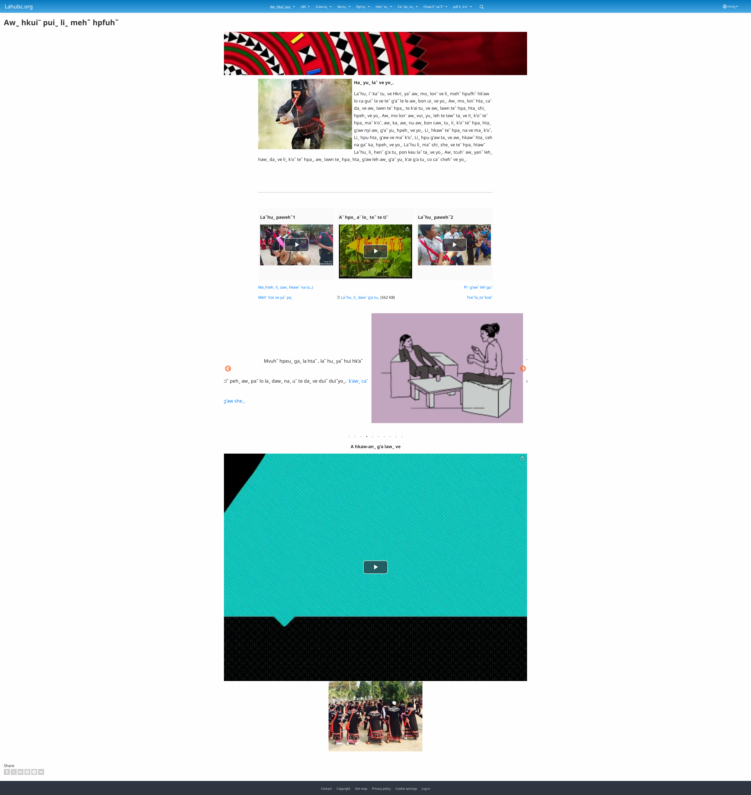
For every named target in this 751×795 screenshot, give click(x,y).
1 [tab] (349, 437)
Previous (228, 369)
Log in (426, 789)
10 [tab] (402, 437)
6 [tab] (378, 437)
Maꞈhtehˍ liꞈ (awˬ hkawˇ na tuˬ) (285, 287)
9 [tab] (396, 437)
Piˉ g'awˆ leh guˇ (478, 287)
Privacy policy (381, 789)
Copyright (343, 789)
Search (482, 7)
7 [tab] (384, 437)
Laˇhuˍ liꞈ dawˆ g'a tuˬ (360, 297)
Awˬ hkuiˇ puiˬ (280, 6)
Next (523, 369)
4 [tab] (367, 437)
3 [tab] (361, 437)
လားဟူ (731, 6)
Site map (361, 789)
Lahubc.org (19, 6)
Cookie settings (406, 789)
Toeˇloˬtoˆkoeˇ (480, 297)
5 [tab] (373, 437)
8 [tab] (390, 437)
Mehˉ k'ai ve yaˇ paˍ (275, 297)
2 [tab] (355, 437)
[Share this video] (328, 229)
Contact (326, 789)
